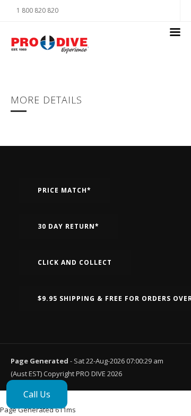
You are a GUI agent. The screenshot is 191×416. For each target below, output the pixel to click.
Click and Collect (75, 262)
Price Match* (64, 190)
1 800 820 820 (37, 10)
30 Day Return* (68, 226)
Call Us (36, 394)
